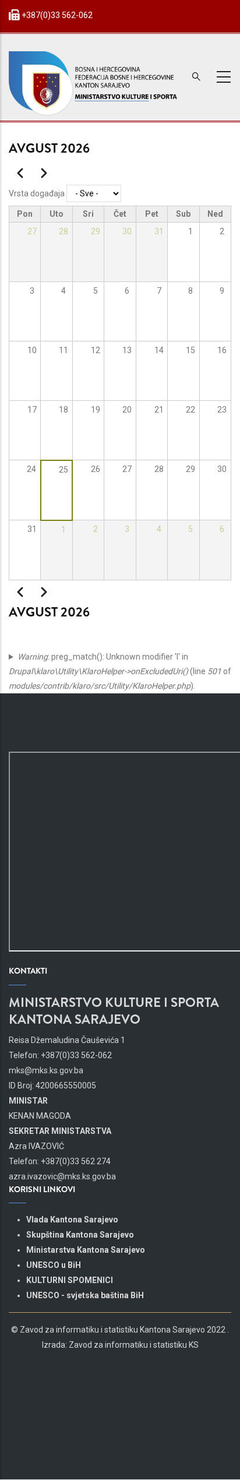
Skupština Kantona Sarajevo (80, 1234)
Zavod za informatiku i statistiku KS (134, 1344)
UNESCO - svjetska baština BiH (85, 1295)
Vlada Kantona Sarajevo (72, 1219)
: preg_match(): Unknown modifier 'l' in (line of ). (120, 671)
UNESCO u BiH (53, 1265)
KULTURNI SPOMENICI (69, 1280)
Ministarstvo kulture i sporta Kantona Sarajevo (114, 1011)
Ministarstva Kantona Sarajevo (85, 1250)
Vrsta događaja (37, 193)
